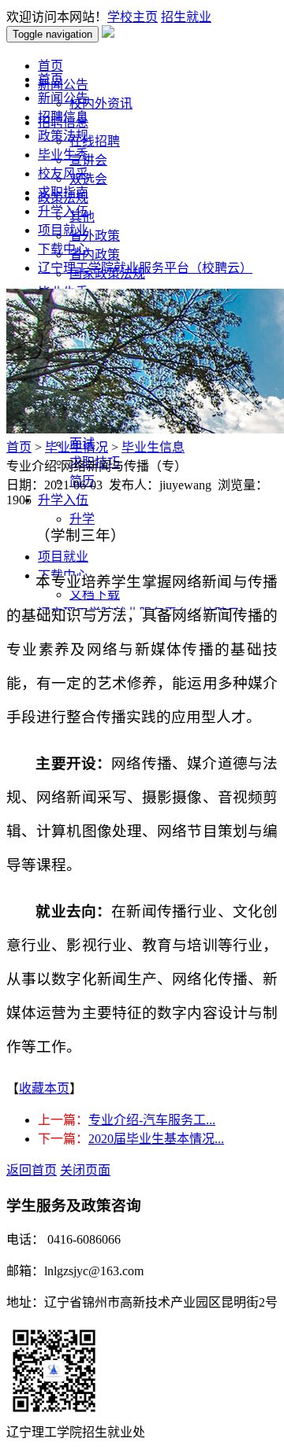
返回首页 (31, 1170)
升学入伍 (63, 211)
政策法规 (63, 135)
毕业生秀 (63, 154)
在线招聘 (94, 141)
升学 (82, 519)
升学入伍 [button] (63, 500)
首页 (50, 79)
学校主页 (132, 17)
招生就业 (186, 17)
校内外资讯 (101, 103)
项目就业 (63, 230)
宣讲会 (88, 160)
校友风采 (63, 173)
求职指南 (63, 192)
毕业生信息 (153, 447)
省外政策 (94, 235)
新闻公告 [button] (63, 84)
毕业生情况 (76, 447)
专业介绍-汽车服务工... (151, 1120)
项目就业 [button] (63, 556)
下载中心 (63, 249)
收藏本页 (44, 1088)
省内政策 (94, 254)
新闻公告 (63, 98)
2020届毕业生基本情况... (156, 1138)
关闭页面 (85, 1170)
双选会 (88, 179)
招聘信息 (63, 117)
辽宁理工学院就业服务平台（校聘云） (145, 268)
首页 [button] (50, 65)
